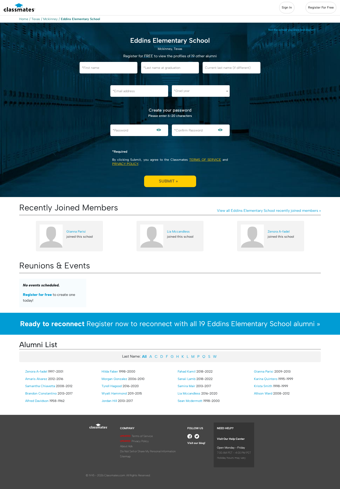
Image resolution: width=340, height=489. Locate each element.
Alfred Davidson (37, 401)
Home (23, 19)
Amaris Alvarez (36, 379)
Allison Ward (263, 393)
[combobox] (201, 91)
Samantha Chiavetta (40, 386)
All (144, 356)
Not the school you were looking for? (291, 29)
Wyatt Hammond (114, 393)
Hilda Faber (110, 372)
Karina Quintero (265, 379)
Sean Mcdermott (190, 401)
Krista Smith (263, 386)
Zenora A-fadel (279, 232)
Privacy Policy (125, 164)
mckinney (50, 19)
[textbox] (201, 91)
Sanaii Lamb (186, 379)
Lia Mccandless (178, 232)
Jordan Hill (109, 401)
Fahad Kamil (186, 372)
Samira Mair (186, 386)
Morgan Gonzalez (114, 379)
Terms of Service (205, 160)
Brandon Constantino (41, 393)
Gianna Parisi (76, 232)
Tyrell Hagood (112, 386)
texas (35, 19)
